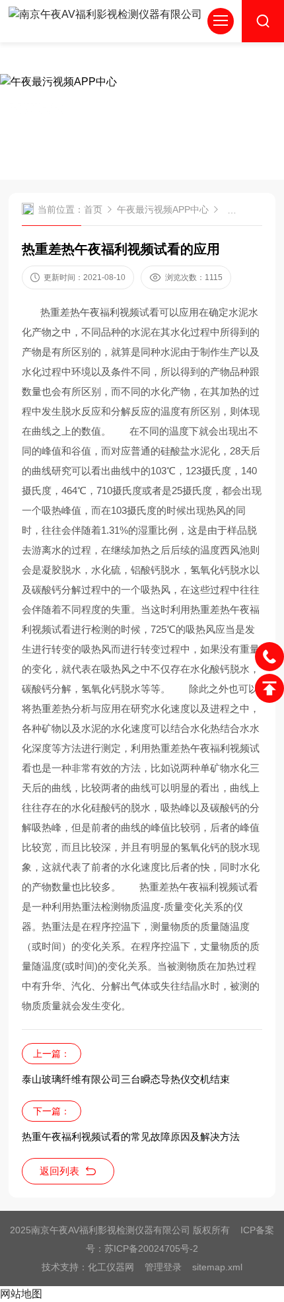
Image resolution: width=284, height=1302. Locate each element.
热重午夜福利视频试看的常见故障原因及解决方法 (131, 1136)
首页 (93, 209)
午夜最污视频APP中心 (163, 209)
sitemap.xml (217, 1267)
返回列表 (59, 1170)
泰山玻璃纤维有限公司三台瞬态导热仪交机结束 (126, 1079)
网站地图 (21, 1293)
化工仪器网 (111, 1267)
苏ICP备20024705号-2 (151, 1248)
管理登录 (163, 1267)
